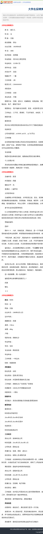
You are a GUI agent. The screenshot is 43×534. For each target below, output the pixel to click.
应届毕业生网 (17, 2)
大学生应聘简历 (26, 2)
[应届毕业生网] (6, 2)
